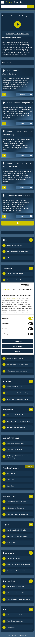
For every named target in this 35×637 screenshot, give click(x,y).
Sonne (13, 16)
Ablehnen (17, 351)
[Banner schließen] (32, 284)
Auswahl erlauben (17, 346)
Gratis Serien (11, 486)
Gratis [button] (9, 2)
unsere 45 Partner (12, 298)
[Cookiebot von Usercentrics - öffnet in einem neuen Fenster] (22, 285)
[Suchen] (30, 6)
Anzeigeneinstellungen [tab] (26, 289)
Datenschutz (12, 635)
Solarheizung (23, 16)
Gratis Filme (10, 480)
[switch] (30, 323)
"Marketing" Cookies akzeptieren (17, 34)
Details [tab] (14, 289)
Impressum (23, 635)
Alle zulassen (17, 341)
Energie (4, 16)
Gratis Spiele (11, 473)
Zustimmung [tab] (6, 289)
